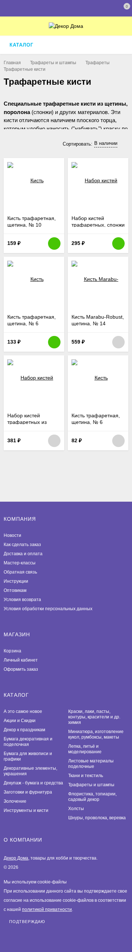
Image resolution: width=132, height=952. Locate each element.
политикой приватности (47, 909)
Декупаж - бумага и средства (33, 783)
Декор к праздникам (24, 729)
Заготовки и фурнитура (28, 792)
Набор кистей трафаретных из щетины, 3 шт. (27, 422)
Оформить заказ (21, 669)
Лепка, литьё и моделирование (85, 749)
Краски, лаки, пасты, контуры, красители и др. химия (94, 717)
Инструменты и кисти (26, 810)
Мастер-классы (20, 562)
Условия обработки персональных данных (48, 608)
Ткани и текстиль (85, 775)
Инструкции (16, 581)
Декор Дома (16, 858)
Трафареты (97, 62)
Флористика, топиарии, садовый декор (92, 796)
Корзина (12, 650)
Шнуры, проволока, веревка (97, 817)
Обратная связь (20, 572)
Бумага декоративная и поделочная (28, 741)
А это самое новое (23, 711)
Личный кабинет (21, 660)
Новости (12, 535)
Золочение (15, 801)
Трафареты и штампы (53, 62)
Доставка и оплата (23, 553)
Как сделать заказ (22, 544)
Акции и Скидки (20, 720)
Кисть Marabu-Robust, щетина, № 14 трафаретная (98, 323)
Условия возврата (22, 599)
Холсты (76, 808)
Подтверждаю (27, 921)
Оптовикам (15, 590)
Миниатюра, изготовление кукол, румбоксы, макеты (96, 734)
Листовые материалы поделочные (91, 763)
